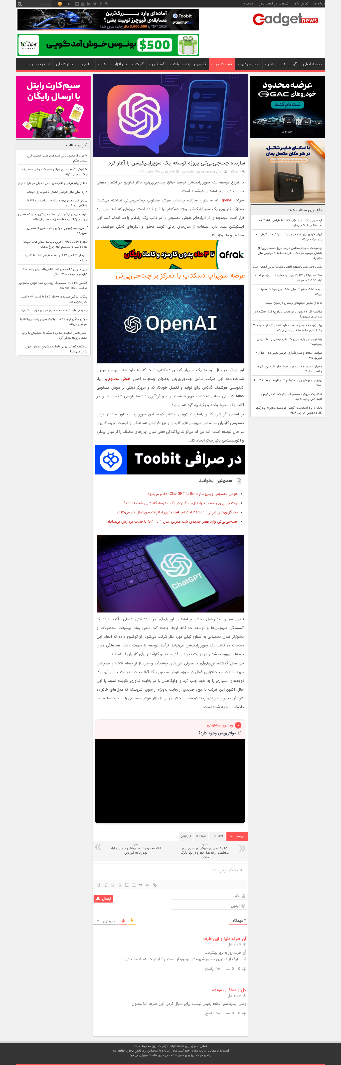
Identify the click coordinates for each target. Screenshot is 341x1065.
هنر (103, 64)
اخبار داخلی (65, 64)
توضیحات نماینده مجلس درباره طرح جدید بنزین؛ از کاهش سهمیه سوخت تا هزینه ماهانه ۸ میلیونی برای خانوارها (290, 253)
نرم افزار (121, 64)
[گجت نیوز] (285, 28)
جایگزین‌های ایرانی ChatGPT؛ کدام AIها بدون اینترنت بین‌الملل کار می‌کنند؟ (177, 512)
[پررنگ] (98, 885)
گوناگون (158, 64)
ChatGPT (217, 836)
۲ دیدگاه (236, 171)
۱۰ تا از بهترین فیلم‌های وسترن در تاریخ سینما (293, 303)
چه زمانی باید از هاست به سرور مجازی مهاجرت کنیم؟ (54, 310)
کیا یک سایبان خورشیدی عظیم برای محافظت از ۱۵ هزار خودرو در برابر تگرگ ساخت (205, 851)
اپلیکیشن (186, 836)
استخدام (248, 3)
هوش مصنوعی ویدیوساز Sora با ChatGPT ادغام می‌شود (193, 494)
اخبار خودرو (250, 64)
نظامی (87, 64)
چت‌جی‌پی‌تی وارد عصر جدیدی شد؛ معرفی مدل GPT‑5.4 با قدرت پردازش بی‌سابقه (172, 522)
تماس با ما (301, 3)
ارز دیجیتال (41, 64)
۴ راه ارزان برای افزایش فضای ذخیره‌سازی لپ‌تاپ (56, 192)
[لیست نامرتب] (133, 885)
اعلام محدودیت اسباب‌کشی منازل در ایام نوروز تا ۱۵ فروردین (136, 848)
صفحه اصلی (312, 64)
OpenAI (226, 200)
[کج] (105, 885)
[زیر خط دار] (112, 885)
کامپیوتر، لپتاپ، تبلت (189, 64)
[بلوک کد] (147, 885)
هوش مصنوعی (118, 379)
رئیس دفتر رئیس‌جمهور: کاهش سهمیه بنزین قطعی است (287, 267)
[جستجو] (19, 3)
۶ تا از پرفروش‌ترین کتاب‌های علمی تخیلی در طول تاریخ (52, 183)
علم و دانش (223, 64)
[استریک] (119, 885)
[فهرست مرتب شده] (126, 885)
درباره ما (319, 3)
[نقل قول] (140, 885)
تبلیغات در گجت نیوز (274, 3)
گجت (139, 64)
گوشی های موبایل (282, 64)
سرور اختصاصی (174, 1055)
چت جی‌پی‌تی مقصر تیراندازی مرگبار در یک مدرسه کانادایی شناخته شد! (181, 503)
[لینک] (154, 885)
